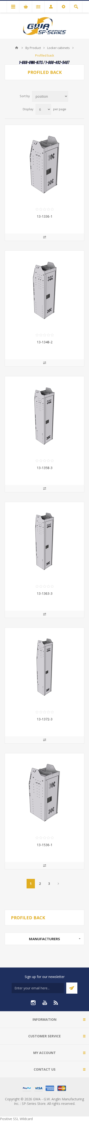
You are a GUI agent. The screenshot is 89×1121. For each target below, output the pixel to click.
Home (16, 48)
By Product (33, 48)
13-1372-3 (44, 719)
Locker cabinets (58, 48)
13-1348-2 (44, 342)
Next (58, 883)
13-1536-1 (44, 845)
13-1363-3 (44, 593)
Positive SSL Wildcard (16, 1118)
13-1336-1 (44, 216)
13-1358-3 (44, 467)
